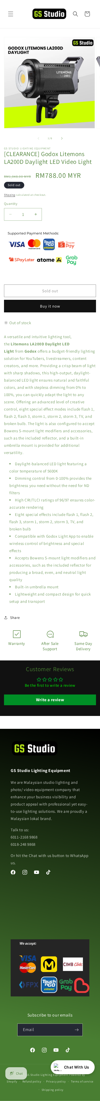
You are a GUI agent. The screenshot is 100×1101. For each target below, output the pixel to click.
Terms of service (82, 1081)
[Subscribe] (76, 1030)
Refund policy (31, 1081)
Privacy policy (56, 1081)
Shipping (9, 195)
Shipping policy (53, 1090)
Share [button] (15, 617)
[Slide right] (62, 138)
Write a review (50, 700)
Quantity (10, 203)
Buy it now (50, 306)
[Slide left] (38, 138)
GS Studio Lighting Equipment (47, 1075)
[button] (11, 14)
